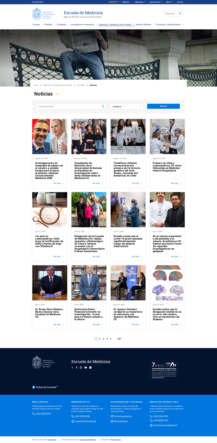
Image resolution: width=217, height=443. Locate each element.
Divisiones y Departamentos (168, 25)
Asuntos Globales (143, 25)
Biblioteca (139, 2)
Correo (181, 2)
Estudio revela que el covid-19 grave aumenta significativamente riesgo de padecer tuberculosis (128, 241)
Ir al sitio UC (37, 2)
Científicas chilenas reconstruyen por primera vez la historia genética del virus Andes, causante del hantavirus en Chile (127, 169)
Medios (127, 2)
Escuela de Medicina (88, 440)
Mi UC (168, 2)
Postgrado (61, 25)
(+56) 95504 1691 (160, 416)
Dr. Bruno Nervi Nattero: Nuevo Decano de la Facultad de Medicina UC (49, 313)
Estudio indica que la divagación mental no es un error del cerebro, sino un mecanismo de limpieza (167, 314)
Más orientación (121, 421)
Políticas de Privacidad (44, 387)
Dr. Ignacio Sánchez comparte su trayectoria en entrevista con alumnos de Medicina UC (128, 314)
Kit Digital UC (116, 440)
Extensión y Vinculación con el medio (115, 25)
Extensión (81, 85)
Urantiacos (52, 440)
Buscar (163, 106)
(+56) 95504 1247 (160, 420)
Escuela (36, 25)
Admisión (112, 2)
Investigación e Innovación (82, 25)
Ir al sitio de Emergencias (85, 421)
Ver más (58, 183)
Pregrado (48, 25)
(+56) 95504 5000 (82, 416)
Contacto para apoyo (123, 416)
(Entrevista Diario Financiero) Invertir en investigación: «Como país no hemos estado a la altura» (88, 314)
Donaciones (155, 2)
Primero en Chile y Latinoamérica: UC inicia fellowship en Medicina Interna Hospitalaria (167, 167)
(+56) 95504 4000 (43, 414)
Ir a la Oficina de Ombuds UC (165, 425)
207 (119, 339)
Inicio (36, 85)
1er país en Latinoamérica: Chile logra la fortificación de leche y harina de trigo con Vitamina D (49, 241)
